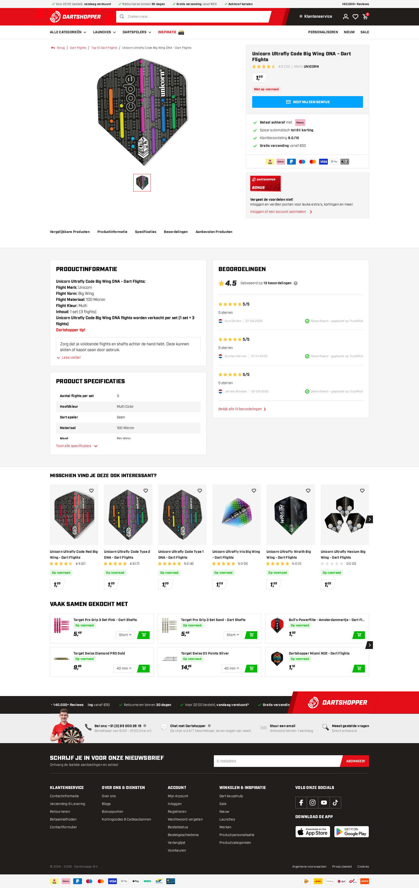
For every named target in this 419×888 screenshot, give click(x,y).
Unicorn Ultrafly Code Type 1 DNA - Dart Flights (181, 555)
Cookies (363, 867)
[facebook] (301, 802)
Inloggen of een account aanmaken (278, 212)
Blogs (106, 804)
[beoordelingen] (295, 283)
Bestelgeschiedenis (183, 835)
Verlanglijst (176, 843)
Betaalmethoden (63, 819)
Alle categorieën (65, 32)
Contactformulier (63, 827)
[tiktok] (335, 802)
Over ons (109, 796)
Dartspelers (134, 32)
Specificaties (145, 232)
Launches (102, 32)
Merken (225, 827)
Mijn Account (178, 796)
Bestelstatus (178, 827)
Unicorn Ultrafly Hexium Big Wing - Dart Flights (343, 555)
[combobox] (195, 16)
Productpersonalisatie (236, 835)
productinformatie (112, 232)
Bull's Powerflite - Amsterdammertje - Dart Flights (326, 620)
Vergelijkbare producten (70, 232)
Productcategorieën (235, 843)
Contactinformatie (64, 796)
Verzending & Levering (67, 804)
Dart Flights (78, 48)
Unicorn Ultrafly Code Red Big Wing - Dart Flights (74, 555)
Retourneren (60, 812)
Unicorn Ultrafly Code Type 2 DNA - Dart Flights (127, 555)
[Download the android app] (351, 832)
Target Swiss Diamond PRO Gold (99, 653)
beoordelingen (176, 232)
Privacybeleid (342, 867)
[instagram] (312, 802)
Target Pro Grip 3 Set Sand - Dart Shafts (213, 620)
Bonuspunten (112, 812)
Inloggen (175, 804)
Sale (222, 804)
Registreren (177, 812)
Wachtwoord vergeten (185, 819)
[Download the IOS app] (312, 832)
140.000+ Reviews (355, 4)
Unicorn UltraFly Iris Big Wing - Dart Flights (236, 555)
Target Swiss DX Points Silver (205, 653)
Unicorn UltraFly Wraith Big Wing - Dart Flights (288, 555)
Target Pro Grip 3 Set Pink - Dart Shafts (105, 620)
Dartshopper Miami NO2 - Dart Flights (319, 653)
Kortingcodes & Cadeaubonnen (126, 819)
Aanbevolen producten (214, 232)
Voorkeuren (177, 850)
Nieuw (224, 812)
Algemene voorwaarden (309, 867)
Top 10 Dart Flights (104, 48)
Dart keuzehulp (231, 796)
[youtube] (324, 802)
